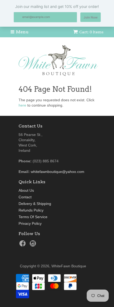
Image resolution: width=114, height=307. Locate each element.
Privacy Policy (30, 223)
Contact (25, 197)
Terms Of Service (33, 217)
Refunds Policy (31, 210)
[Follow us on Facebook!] (23, 245)
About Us (26, 190)
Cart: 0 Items (91, 32)
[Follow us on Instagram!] (34, 245)
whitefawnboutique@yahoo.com (57, 171)
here (22, 105)
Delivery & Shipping (35, 203)
